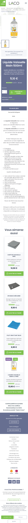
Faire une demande (13, 430)
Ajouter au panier (18, 92)
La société (14, 445)
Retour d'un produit (14, 441)
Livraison (14, 439)
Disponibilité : (5, 99)
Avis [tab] (13, 116)
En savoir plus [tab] (14, 108)
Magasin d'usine (14, 447)
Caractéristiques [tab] (14, 112)
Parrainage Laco (14, 453)
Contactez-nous (14, 437)
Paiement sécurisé (14, 455)
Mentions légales (14, 461)
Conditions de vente (14, 457)
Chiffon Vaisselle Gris (14, 255)
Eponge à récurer (14, 296)
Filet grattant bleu (14, 335)
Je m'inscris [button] (14, 422)
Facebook (14, 449)
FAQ (14, 443)
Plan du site (14, 463)
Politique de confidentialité (14, 459)
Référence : (5, 97)
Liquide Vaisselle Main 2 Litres (14, 375)
